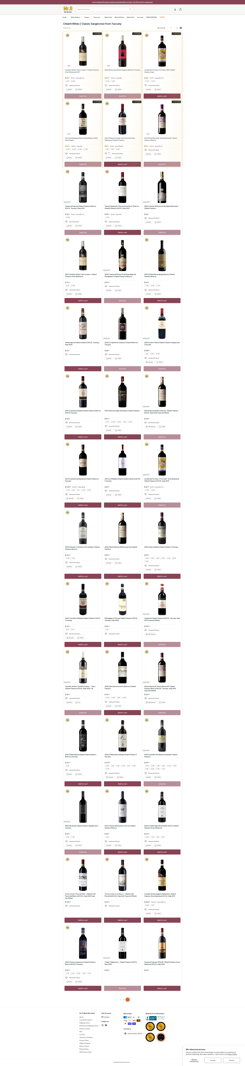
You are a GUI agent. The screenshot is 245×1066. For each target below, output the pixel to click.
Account (140, 17)
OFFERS (162, 17)
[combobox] (104, 9)
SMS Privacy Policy (85, 1052)
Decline (231, 1060)
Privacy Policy (84, 1040)
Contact (82, 1034)
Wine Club (108, 17)
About (81, 1017)
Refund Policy (84, 1049)
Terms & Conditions (86, 1037)
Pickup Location (84, 1029)
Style (65, 17)
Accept (213, 1060)
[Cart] (180, 9)
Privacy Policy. (232, 1054)
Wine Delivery (119, 17)
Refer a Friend (84, 1046)
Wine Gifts (130, 17)
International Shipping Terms (88, 1026)
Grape (86, 17)
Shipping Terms (84, 1023)
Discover (97, 17)
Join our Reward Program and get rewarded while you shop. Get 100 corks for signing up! (122, 2)
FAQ (80, 1031)
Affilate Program (84, 1043)
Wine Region (75, 17)
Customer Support (85, 1020)
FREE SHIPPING (151, 17)
